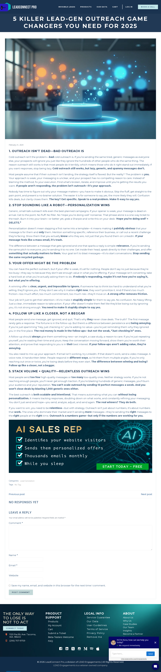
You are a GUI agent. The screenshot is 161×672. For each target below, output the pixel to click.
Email (13, 565)
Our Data (102, 7)
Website (13, 575)
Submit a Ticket (57, 633)
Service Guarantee (98, 617)
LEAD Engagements (89, 662)
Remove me (94, 637)
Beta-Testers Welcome (61, 637)
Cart (115, 7)
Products (86, 7)
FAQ (50, 641)
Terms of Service (97, 629)
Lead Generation (27, 481)
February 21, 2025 (16, 145)
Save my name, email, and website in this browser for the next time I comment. (58, 585)
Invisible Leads (66, 7)
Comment (16, 523)
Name (13, 555)
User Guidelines (97, 625)
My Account (55, 625)
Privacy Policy (96, 633)
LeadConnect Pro (54, 662)
